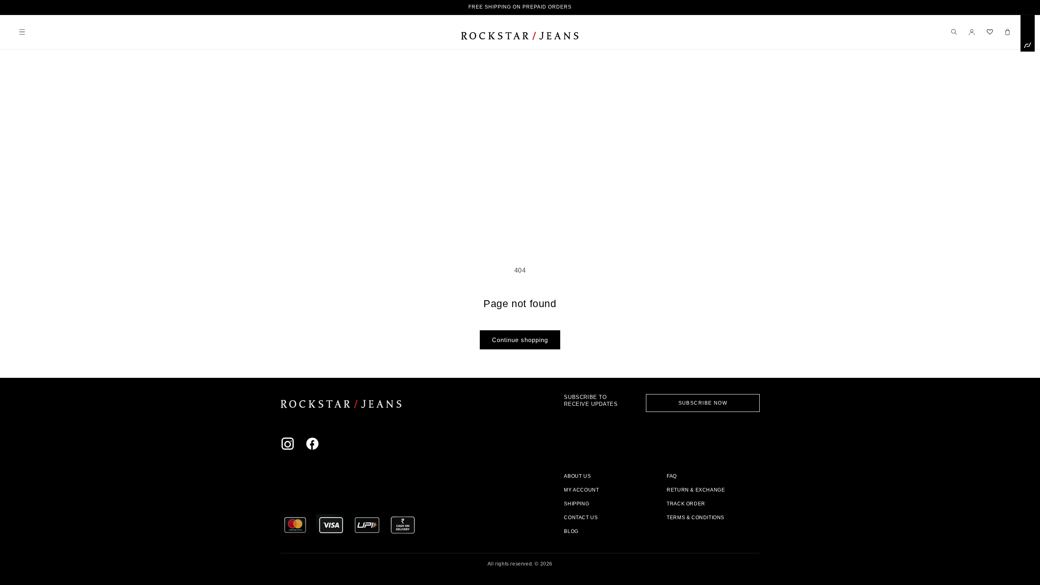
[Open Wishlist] (990, 32)
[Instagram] (289, 445)
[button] (22, 32)
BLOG (571, 531)
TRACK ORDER (686, 504)
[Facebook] (314, 445)
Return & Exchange (696, 490)
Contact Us (581, 517)
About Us (577, 476)
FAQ (672, 476)
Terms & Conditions (695, 517)
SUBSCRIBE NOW (703, 403)
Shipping (576, 504)
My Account (581, 490)
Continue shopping (520, 339)
